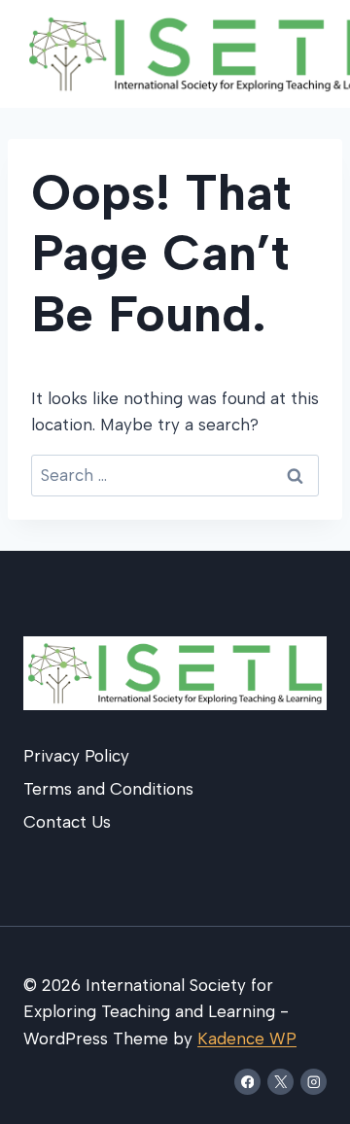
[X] (280, 1082)
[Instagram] (313, 1082)
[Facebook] (247, 1082)
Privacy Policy (76, 756)
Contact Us (67, 822)
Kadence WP (247, 1038)
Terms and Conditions (108, 789)
